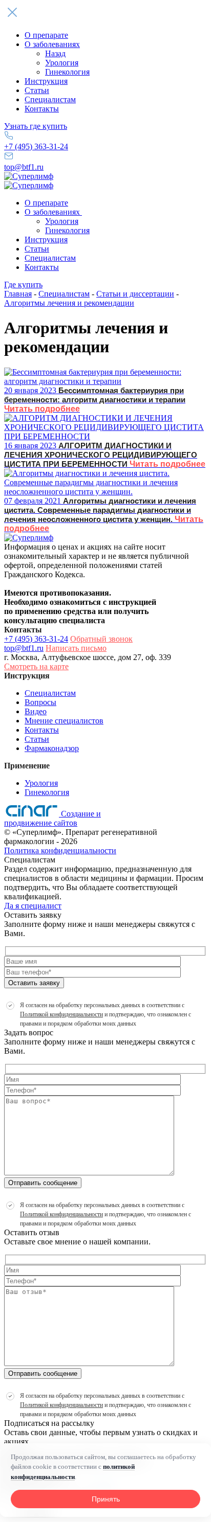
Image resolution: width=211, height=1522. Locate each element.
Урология (61, 62)
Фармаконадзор (52, 748)
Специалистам (50, 99)
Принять (106, 1499)
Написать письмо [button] (76, 648)
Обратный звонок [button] (101, 638)
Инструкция (46, 81)
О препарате (46, 35)
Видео (36, 711)
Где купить (23, 284)
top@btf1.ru (24, 167)
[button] (105, 13)
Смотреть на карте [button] (36, 666)
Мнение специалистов (64, 720)
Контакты (42, 108)
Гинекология (67, 71)
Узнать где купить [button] (35, 126)
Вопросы (40, 702)
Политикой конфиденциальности (61, 1014)
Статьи (37, 90)
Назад (55, 53)
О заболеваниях (52, 44)
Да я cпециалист (32, 905)
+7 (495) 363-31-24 (36, 146)
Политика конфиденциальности (60, 850)
